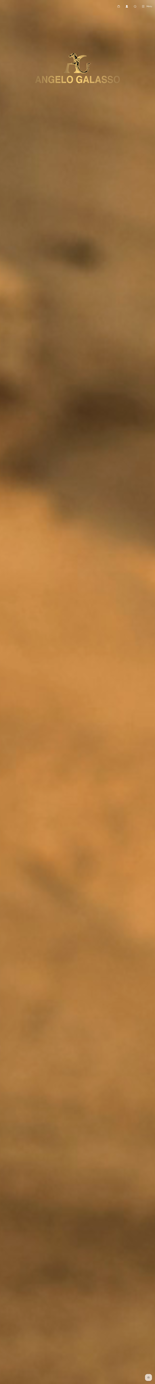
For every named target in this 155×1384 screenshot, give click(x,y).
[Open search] (135, 6)
